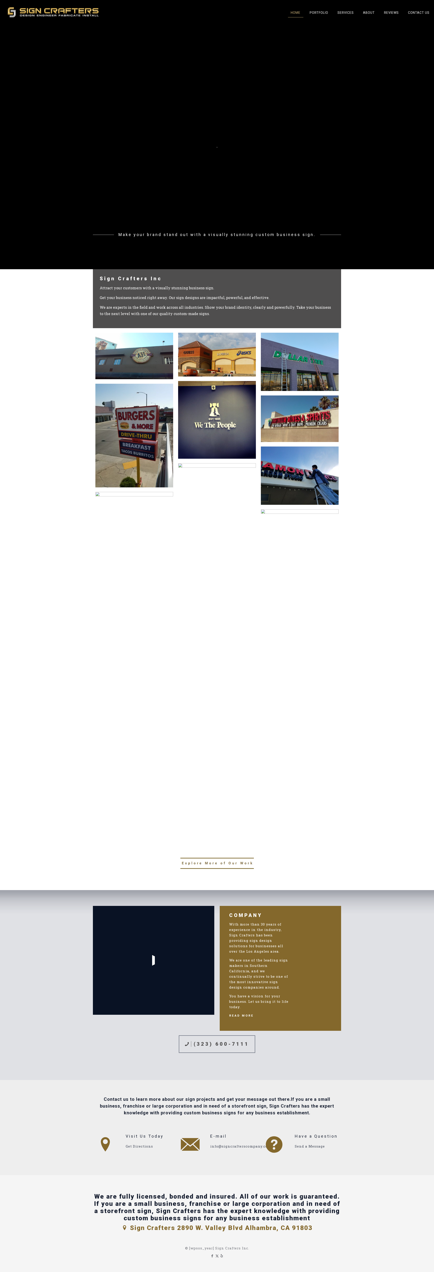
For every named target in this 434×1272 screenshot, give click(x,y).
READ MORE (241, 1015)
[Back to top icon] (412, 1262)
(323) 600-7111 (220, 1044)
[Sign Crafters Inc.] (54, 12)
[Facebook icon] (212, 1255)
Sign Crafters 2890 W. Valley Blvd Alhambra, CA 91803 (220, 1228)
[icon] (222, 1255)
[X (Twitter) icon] (217, 1255)
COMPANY (245, 915)
